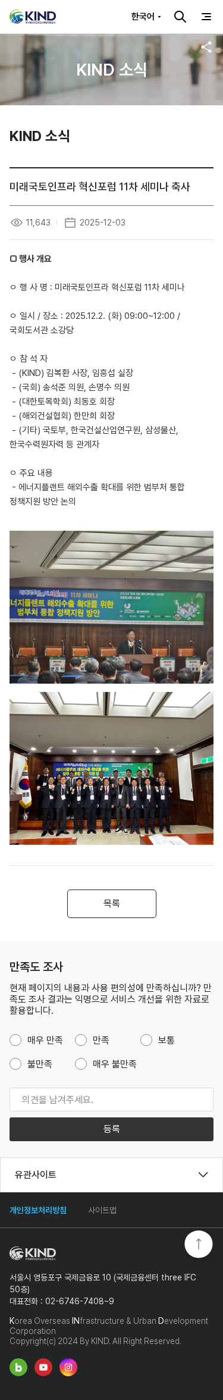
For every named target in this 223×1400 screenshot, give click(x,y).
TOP (198, 1245)
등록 (111, 1129)
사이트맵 (102, 1210)
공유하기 (206, 47)
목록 (111, 903)
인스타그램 (68, 1367)
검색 (180, 17)
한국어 (143, 16)
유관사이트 (35, 1174)
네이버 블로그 (18, 1367)
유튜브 (43, 1367)
